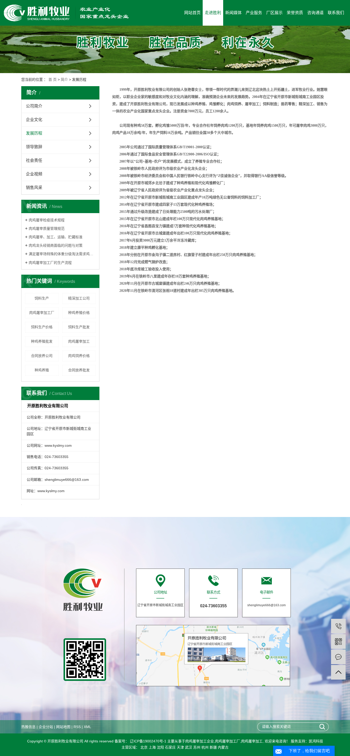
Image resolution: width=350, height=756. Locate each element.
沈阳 (160, 747)
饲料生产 (42, 298)
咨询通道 (315, 13)
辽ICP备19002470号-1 (147, 741)
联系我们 (336, 13)
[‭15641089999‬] (338, 626)
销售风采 (34, 187)
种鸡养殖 (42, 370)
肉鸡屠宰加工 (79, 341)
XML (87, 727)
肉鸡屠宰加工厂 (41, 313)
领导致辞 (34, 147)
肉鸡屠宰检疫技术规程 (47, 220)
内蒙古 (223, 747)
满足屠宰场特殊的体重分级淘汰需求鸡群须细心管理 (62, 254)
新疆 (213, 747)
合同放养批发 (79, 370)
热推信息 (28, 727)
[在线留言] (338, 657)
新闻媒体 (233, 13)
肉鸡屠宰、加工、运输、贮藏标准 (56, 237)
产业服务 (254, 13)
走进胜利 (213, 13)
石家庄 (170, 747)
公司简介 (34, 106)
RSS (77, 727)
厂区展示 (274, 13)
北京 (144, 747)
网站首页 (192, 13)
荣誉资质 (295, 13)
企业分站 (46, 727)
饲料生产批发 (79, 327)
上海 (152, 747)
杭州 (205, 747)
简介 (64, 79)
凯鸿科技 (316, 741)
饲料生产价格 (42, 327)
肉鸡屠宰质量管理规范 (47, 228)
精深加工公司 (79, 298)
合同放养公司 (42, 356)
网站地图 (63, 727)
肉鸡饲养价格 (79, 356)
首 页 (52, 79)
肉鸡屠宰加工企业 (199, 741)
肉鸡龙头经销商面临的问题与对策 (56, 245)
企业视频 (34, 174)
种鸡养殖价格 (79, 313)
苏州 (196, 747)
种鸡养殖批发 (42, 341)
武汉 (188, 747)
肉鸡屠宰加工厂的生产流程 (50, 263)
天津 (180, 747)
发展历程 (34, 133)
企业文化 (34, 119)
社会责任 (34, 160)
